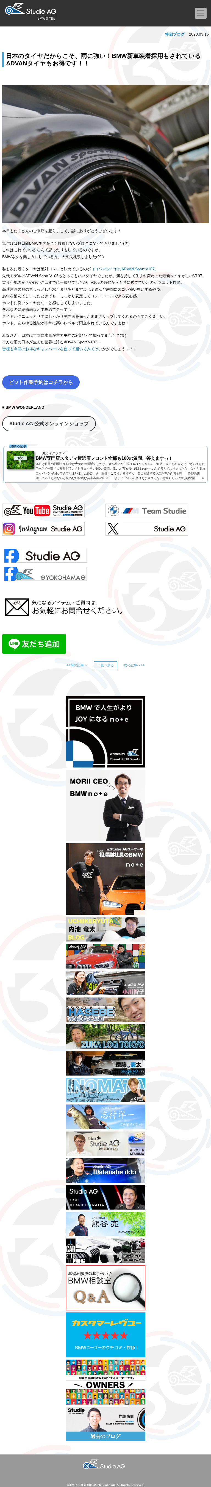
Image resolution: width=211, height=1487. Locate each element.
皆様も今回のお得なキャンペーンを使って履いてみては (50, 349)
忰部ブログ (175, 34)
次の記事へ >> (134, 665)
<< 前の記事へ (76, 665)
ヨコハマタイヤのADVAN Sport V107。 (125, 269)
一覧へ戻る (105, 665)
